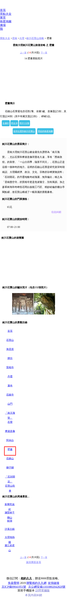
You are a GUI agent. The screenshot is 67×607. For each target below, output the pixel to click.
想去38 (14, 123)
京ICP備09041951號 (14, 586)
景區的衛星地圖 (45, 131)
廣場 (3, 25)
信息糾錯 (56, 212)
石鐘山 (10, 458)
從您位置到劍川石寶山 (24, 131)
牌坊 (10, 358)
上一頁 (23, 52)
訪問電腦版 (42, 590)
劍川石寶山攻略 (35, 38)
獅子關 (10, 467)
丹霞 (10, 376)
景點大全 (5, 13)
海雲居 (10, 349)
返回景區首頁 (33, 562)
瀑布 (10, 385)
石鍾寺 (10, 394)
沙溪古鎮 (10, 529)
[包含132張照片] (33, 303)
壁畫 (10, 449)
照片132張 (24, 123)
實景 (3, 17)
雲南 (14, 38)
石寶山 (10, 340)
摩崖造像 (10, 431)
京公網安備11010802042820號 (46, 586)
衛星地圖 (5, 21)
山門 (10, 404)
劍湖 (9, 520)
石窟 (10, 422)
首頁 (3, 10)
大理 (21, 38)
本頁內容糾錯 (33, 595)
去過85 (6, 123)
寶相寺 (10, 367)
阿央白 (10, 440)
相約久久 (26, 578)
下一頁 (44, 52)
